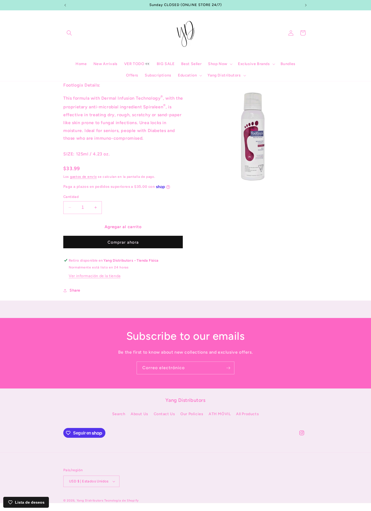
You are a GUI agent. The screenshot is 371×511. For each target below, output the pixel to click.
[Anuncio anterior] (65, 5)
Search (118, 414)
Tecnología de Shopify (121, 500)
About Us (139, 414)
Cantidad (71, 197)
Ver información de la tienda (95, 276)
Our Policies (191, 414)
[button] (69, 33)
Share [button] (75, 290)
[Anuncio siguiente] (306, 5)
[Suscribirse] (228, 368)
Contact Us (164, 414)
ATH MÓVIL (220, 414)
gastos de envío (83, 177)
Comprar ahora (123, 242)
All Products (247, 414)
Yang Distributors (90, 500)
